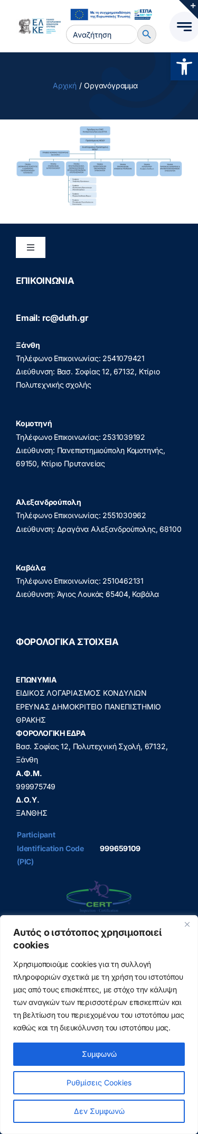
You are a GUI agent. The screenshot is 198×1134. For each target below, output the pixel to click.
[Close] (187, 924)
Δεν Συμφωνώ (99, 1111)
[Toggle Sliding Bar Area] (188, 9)
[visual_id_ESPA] (111, 7)
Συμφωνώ (99, 1053)
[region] (99, 1024)
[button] (184, 66)
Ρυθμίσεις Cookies (99, 1082)
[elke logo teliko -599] (38, 21)
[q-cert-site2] (99, 883)
